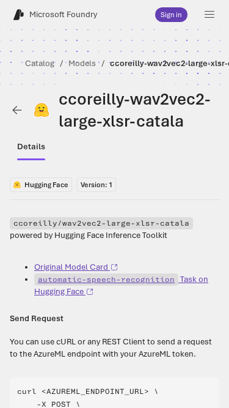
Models (82, 63)
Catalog (39, 63)
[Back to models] (17, 110)
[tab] (31, 146)
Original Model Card (71, 267)
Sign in (171, 14)
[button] (209, 14)
